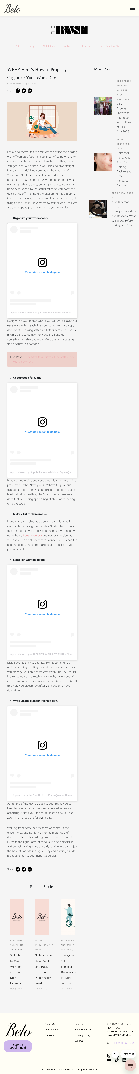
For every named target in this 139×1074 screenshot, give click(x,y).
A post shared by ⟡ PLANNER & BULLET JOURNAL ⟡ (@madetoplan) (50, 654)
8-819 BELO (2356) (124, 1043)
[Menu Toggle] (132, 8)
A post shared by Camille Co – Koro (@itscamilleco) (42, 795)
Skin (18, 46)
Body (31, 46)
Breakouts (124, 144)
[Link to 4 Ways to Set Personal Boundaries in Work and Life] (68, 917)
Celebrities (49, 46)
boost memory (32, 535)
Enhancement (44, 945)
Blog (13, 940)
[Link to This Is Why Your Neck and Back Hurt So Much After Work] (42, 917)
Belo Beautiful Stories (112, 46)
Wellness (68, 46)
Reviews (86, 46)
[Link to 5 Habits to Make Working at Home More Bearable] (17, 917)
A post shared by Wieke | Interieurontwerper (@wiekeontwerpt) (46, 312)
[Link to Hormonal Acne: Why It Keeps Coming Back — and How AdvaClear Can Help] (103, 162)
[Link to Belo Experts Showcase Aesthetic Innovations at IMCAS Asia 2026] (103, 106)
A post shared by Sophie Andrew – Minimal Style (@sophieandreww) (49, 472)
